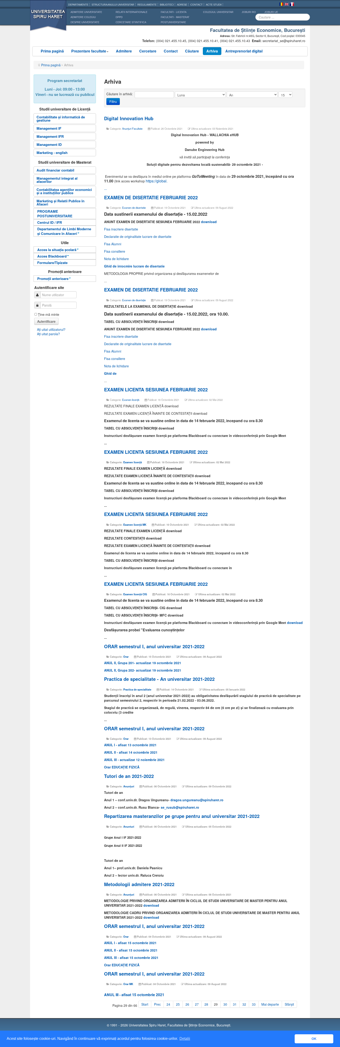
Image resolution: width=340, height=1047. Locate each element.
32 (244, 1004)
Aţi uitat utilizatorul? (51, 329)
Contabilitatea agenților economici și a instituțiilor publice (64, 191)
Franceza (292, 4)
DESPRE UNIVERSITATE (85, 22)
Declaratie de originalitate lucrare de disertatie (137, 236)
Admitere (124, 51)
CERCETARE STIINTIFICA (131, 22)
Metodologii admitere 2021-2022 (139, 884)
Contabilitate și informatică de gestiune (61, 118)
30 (225, 1004)
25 (178, 1004)
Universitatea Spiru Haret (48, 18)
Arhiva (212, 51)
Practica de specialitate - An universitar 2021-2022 (159, 678)
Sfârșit (289, 1004)
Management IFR (50, 136)
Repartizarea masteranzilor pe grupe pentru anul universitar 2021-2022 (182, 816)
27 (197, 1004)
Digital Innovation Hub (128, 118)
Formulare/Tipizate (52, 262)
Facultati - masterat (175, 17)
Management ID (49, 144)
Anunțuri (128, 786)
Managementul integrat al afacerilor (57, 180)
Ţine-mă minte (48, 314)
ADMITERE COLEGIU (83, 17)
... (105, 188)
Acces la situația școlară (56, 249)
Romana (281, 4)
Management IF (49, 128)
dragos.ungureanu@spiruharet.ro (196, 800)
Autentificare (46, 321)
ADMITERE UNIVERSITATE (86, 12)
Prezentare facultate (88, 51)
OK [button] (314, 1039)
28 (206, 1004)
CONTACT (196, 4)
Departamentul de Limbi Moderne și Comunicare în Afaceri (64, 231)
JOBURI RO (249, 12)
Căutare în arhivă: (120, 94)
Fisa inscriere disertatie (121, 229)
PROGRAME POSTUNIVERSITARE (54, 213)
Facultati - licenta (173, 12)
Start (144, 1004)
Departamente (78, 4)
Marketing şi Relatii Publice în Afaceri (60, 202)
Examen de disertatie (134, 207)
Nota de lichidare (116, 258)
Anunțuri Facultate (132, 128)
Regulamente (147, 4)
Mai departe (270, 1004)
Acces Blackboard (52, 256)
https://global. (156, 181)
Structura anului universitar (113, 4)
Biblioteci (167, 4)
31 (235, 1004)
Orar (126, 656)
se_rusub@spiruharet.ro (180, 807)
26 (187, 1004)
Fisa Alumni (112, 244)
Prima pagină (52, 51)
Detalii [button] (184, 1039)
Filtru (113, 101)
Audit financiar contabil (55, 170)
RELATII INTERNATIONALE (131, 12)
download (209, 221)
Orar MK (128, 984)
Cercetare (147, 51)
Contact (171, 51)
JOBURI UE (271, 12)
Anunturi (128, 826)
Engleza (286, 4)
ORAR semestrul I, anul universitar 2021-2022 (154, 646)
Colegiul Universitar (218, 12)
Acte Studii (214, 4)
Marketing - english (52, 152)
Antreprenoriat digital (244, 51)
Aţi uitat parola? (48, 334)
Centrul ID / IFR (49, 222)
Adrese (182, 4)
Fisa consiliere (114, 251)
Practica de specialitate (137, 689)
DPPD (119, 17)
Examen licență (130, 400)
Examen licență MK (134, 524)
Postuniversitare (173, 22)
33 (254, 1004)
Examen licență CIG (135, 594)
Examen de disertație (134, 300)
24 (168, 1004)
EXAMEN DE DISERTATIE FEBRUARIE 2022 (151, 197)
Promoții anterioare (52, 278)
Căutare (192, 51)
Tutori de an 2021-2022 (129, 776)
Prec (157, 1004)
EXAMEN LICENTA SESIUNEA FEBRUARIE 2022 (156, 389)
